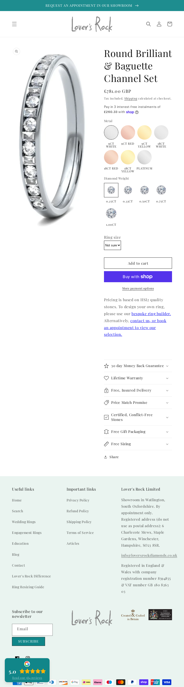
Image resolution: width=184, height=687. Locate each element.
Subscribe (28, 641)
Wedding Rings (24, 521)
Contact (18, 565)
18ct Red (111, 168)
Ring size (112, 237)
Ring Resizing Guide (28, 587)
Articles (73, 543)
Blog (15, 554)
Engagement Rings (27, 532)
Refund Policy (78, 511)
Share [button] (114, 457)
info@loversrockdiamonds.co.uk (149, 555)
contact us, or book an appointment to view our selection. (135, 327)
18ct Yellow (127, 169)
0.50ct (144, 201)
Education (20, 543)
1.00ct (111, 224)
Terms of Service (80, 532)
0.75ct (161, 201)
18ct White (161, 145)
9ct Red (127, 143)
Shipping (130, 98)
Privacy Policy (78, 500)
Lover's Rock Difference (31, 576)
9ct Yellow (144, 145)
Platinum (144, 168)
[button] (14, 24)
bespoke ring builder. (151, 313)
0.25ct (111, 201)
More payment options (138, 288)
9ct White (111, 145)
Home (17, 500)
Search (17, 511)
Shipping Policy (79, 521)
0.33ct (128, 201)
